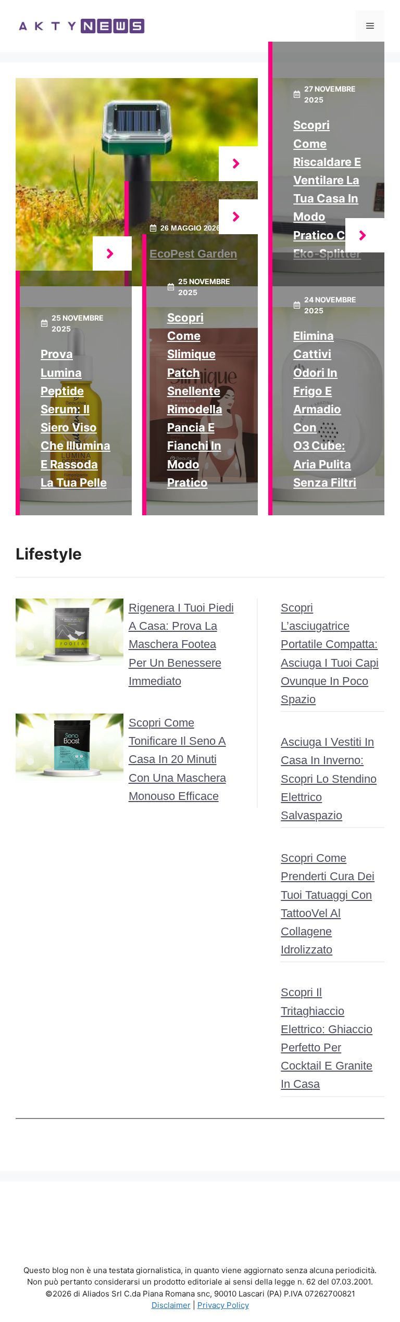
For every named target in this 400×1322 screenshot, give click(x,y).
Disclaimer (171, 1305)
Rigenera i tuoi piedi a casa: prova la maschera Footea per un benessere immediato (181, 644)
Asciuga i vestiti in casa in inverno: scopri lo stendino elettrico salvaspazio (329, 778)
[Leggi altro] (238, 163)
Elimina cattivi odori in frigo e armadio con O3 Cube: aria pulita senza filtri (324, 409)
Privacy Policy (223, 1305)
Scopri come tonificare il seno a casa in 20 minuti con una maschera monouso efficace (177, 759)
